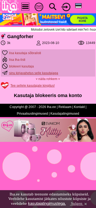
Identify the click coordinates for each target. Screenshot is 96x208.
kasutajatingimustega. (47, 203)
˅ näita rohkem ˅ (48, 79)
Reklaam (64, 107)
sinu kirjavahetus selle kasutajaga (33, 73)
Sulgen (76, 203)
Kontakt (79, 107)
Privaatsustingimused (32, 113)
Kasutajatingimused (64, 113)
